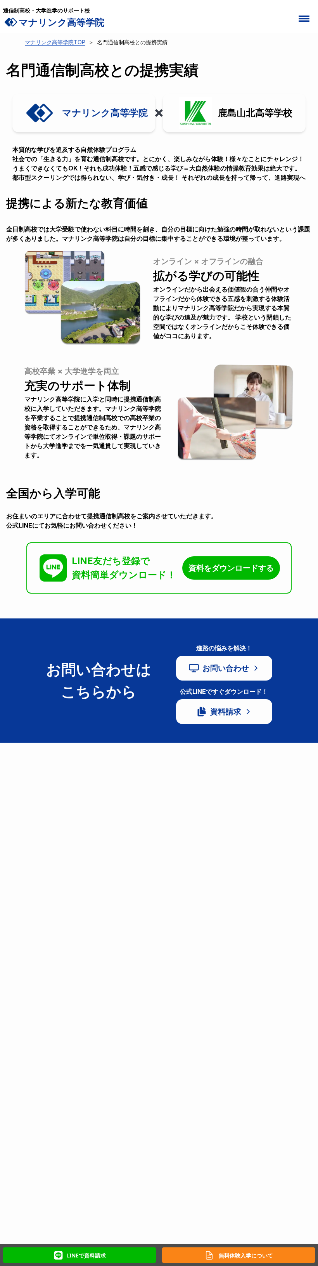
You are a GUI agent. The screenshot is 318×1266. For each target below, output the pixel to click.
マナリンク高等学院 (61, 22)
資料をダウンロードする (231, 568)
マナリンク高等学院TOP (55, 42)
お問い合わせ (225, 668)
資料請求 (225, 711)
